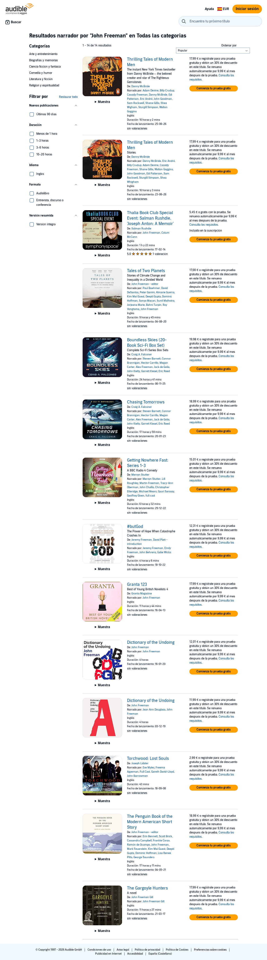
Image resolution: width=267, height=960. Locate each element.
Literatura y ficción (41, 79)
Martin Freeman (149, 483)
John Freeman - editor (144, 284)
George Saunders (144, 857)
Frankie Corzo (161, 840)
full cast (150, 495)
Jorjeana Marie (136, 305)
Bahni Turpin (153, 305)
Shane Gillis (152, 103)
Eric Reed (164, 371)
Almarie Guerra (165, 292)
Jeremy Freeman (141, 539)
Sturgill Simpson (148, 107)
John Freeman (151, 232)
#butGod (135, 526)
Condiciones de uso (100, 949)
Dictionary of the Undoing (150, 642)
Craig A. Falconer (141, 354)
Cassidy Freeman (137, 94)
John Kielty (133, 371)
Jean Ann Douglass (154, 709)
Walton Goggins (164, 169)
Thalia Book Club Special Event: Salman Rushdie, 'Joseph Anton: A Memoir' (150, 218)
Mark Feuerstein (137, 849)
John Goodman (163, 99)
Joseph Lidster (140, 763)
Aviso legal (123, 949)
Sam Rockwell (135, 103)
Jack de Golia (161, 367)
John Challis (147, 487)
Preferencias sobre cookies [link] (210, 949)
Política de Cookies (177, 949)
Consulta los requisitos (203, 225)
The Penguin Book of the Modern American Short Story (150, 822)
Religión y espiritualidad (44, 85)
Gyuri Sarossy (166, 491)
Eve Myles (148, 767)
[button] (53, 105)
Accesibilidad (135, 953)
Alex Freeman (144, 367)
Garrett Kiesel (149, 371)
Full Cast (145, 771)
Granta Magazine (141, 593)
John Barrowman (137, 776)
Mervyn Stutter (140, 474)
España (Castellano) (160, 953)
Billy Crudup (167, 90)
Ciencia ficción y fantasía (45, 66)
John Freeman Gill (142, 897)
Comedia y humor (40, 73)
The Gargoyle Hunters (147, 888)
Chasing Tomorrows (146, 402)
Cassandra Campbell (139, 840)
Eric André (146, 99)
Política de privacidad (148, 949)
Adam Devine (151, 90)
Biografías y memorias (43, 60)
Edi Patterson (154, 173)
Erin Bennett (150, 836)
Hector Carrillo (149, 363)
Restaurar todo (68, 97)
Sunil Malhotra (165, 300)
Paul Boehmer (151, 288)
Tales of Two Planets (146, 270)
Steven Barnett (152, 358)
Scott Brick (165, 836)
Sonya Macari (147, 300)
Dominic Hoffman (146, 853)
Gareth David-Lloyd (162, 771)
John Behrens (147, 552)
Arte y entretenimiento (43, 54)
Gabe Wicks (164, 552)
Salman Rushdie (141, 228)
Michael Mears (148, 491)
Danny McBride (140, 86)
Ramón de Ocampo (138, 844)
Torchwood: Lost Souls (148, 758)
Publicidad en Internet (108, 953)
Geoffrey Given (135, 495)
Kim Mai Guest (135, 296)
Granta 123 (137, 584)
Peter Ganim (147, 292)
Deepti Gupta (153, 296)
